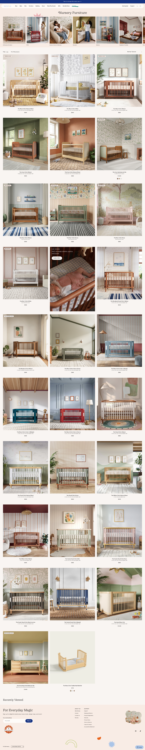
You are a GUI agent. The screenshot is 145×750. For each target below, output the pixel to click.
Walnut (74, 690)
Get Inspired (125, 6)
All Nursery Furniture (7, 45)
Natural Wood (70, 690)
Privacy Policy (87, 720)
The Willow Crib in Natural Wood (119, 495)
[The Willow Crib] (119, 467)
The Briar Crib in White (25, 301)
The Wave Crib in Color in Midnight (25, 432)
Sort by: (129, 51)
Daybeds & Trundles (124, 45)
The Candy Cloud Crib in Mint (72, 559)
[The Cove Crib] (25, 144)
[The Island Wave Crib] (119, 594)
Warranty (86, 717)
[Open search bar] (137, 6)
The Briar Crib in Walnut (26, 237)
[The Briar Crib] (25, 209)
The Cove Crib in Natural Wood (72, 172)
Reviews (77, 717)
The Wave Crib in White (72, 108)
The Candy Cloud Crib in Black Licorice (25, 622)
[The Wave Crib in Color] (72, 340)
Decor (43, 6)
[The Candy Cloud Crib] (72, 530)
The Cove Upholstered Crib (119, 172)
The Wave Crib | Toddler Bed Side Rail (72, 685)
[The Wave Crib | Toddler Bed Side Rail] (72, 657)
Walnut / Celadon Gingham (117, 178)
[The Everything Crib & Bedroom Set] (25, 657)
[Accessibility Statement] (8, 729)
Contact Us (77, 715)
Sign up (29, 720)
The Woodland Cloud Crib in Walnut (119, 301)
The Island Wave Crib (119, 622)
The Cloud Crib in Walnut (119, 432)
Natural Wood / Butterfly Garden (119, 178)
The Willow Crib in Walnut (25, 559)
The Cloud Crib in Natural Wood (25, 495)
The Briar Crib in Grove (72, 237)
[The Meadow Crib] (25, 340)
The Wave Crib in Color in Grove (72, 368)
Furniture (31, 6)
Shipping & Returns (88, 713)
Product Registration (88, 715)
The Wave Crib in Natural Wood (25, 108)
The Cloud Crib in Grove (72, 495)
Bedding (38, 6)
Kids (25, 6)
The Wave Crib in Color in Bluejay (119, 368)
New (16, 6)
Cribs (27, 45)
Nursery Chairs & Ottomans (55, 45)
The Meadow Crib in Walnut (25, 368)
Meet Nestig (77, 711)
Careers (76, 713)
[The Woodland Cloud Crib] (119, 273)
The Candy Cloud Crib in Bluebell (72, 622)
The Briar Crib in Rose (119, 237)
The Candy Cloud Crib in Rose (119, 559)
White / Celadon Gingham (121, 178)
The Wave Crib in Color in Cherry (72, 432)
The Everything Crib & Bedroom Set (25, 685)
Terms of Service (88, 722)
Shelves (98, 45)
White (72, 690)
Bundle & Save (66, 6)
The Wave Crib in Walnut (119, 108)
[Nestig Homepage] (7, 6)
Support (132, 6)
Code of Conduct (88, 724)
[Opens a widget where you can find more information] (139, 747)
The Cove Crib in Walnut (25, 172)
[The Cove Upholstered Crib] (119, 144)
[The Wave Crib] (25, 80)
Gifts (59, 6)
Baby (21, 6)
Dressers (75, 45)
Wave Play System (51, 6)
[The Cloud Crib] (119, 404)
